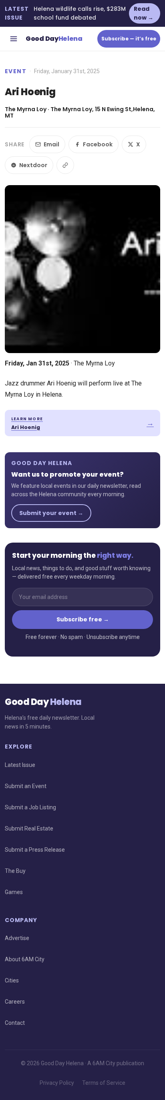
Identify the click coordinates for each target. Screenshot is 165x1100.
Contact (15, 1023)
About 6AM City (24, 959)
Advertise (17, 938)
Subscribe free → (82, 619)
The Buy (15, 871)
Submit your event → (51, 513)
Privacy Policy (57, 1083)
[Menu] (13, 39)
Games (14, 892)
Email (51, 144)
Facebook (98, 144)
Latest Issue (20, 765)
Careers (15, 1001)
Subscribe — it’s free (128, 38)
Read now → (143, 13)
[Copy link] (65, 165)
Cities (12, 980)
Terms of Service (103, 1083)
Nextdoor (33, 165)
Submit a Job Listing (30, 807)
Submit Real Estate (29, 828)
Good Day (54, 38)
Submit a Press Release (35, 849)
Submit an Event (25, 786)
